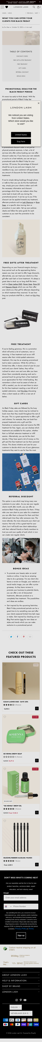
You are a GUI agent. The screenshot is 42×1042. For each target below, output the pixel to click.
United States (21, 134)
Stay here (21, 141)
